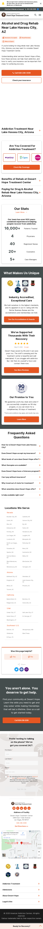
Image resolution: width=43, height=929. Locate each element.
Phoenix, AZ (26, 585)
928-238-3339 (31, 9)
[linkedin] (21, 808)
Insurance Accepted (11, 37)
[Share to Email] (26, 669)
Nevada (10, 512)
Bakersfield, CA (11, 599)
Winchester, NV (27, 561)
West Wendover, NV (12, 562)
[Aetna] (9, 157)
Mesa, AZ (9, 585)
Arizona (10, 572)
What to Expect (9, 41)
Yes (14, 657)
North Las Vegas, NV (12, 543)
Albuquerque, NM (27, 629)
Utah (9, 608)
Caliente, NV (26, 516)
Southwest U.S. (13, 625)
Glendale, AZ (26, 576)
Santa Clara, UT (11, 616)
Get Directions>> (21, 826)
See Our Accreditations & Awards (21, 319)
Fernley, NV (10, 532)
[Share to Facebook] (21, 669)
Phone (7, 768)
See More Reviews (21, 370)
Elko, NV (9, 524)
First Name (8, 750)
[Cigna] (23, 157)
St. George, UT (26, 616)
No (32, 657)
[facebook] (14, 808)
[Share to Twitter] (16, 669)
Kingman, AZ (10, 580)
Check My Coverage (22, 167)
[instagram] (25, 808)
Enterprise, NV (11, 528)
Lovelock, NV (11, 539)
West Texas (26, 633)
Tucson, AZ (10, 589)
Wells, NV (25, 556)
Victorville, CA (26, 603)
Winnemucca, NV (12, 567)
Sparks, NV (10, 552)
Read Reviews (26, 37)
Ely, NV (24, 524)
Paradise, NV (11, 548)
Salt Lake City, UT (27, 612)
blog (29, 808)
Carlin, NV (10, 520)
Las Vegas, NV (11, 535)
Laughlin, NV (26, 535)
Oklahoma (10, 633)
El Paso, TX (10, 637)
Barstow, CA (26, 599)
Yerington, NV (26, 567)
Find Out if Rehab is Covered (14, 9)
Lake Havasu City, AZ (27, 581)
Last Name (8, 759)
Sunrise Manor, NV (11, 556)
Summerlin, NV (26, 552)
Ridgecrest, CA (11, 603)
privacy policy (21, 778)
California (10, 595)
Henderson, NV (27, 532)
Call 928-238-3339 (21, 720)
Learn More (20, 212)
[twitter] (17, 808)
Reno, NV (25, 548)
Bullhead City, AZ (12, 576)
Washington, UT (11, 620)
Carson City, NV (27, 520)
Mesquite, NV (26, 539)
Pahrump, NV (26, 543)
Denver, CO (10, 629)
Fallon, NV (25, 528)
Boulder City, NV (12, 516)
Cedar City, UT (11, 612)
